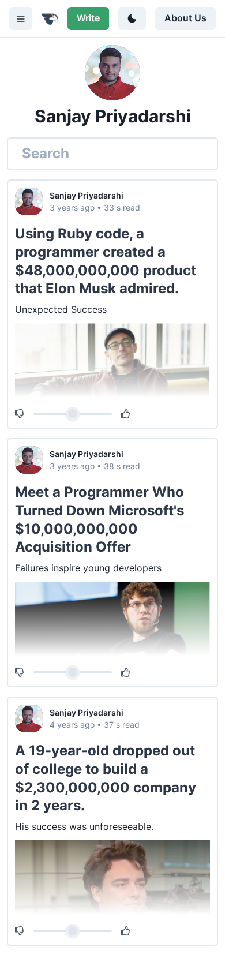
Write (88, 18)
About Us (185, 18)
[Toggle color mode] (132, 18)
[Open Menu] (20, 18)
